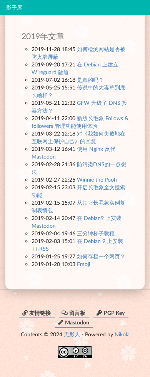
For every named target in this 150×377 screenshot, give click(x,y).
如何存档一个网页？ (101, 256)
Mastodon (77, 322)
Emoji (83, 264)
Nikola (122, 334)
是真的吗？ (90, 79)
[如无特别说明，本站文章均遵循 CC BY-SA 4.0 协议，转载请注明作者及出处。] (75, 349)
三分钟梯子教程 (96, 233)
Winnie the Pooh (97, 179)
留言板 (77, 312)
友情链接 (40, 312)
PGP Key (114, 312)
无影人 (72, 334)
